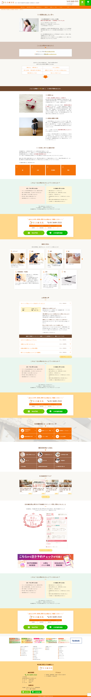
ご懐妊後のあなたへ (39, 7)
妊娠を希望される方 (30, 454)
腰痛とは (35, 654)
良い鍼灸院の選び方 (24, 650)
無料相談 (88, 3)
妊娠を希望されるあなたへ (31, 7)
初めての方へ (23, 7)
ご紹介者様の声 (23, 653)
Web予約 (82, 3)
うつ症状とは (36, 649)
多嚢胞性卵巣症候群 (42, 466)
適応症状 (46, 7)
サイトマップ (61, 656)
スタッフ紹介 (45, 436)
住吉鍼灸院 (48, 546)
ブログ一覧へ (45, 496)
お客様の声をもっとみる (65, 356)
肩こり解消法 (36, 653)
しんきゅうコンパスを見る (45, 550)
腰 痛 (45, 460)
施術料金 (47, 649)
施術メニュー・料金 (53, 7)
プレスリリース (61, 658)
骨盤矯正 (63, 460)
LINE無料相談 (58, 233)
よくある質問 (61, 436)
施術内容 (47, 648)
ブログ (68, 7)
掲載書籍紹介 (61, 650)
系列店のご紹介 (61, 655)
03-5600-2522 (32, 675)
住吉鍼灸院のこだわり (28, 430)
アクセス (60, 7)
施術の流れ (23, 649)
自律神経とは (36, 651)
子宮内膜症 (23, 466)
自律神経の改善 (64, 454)
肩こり (27, 460)
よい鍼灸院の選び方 (60, 466)
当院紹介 (60, 648)
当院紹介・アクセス (64, 430)
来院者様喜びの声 (29, 436)
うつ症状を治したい (48, 454)
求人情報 (60, 652)
